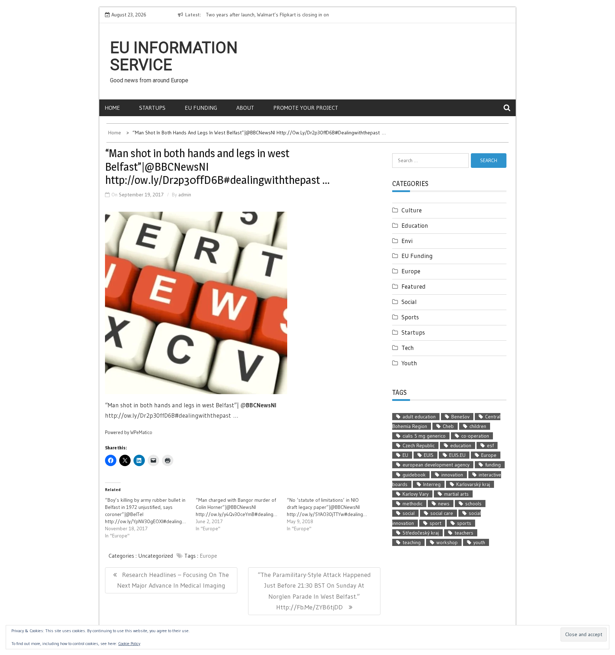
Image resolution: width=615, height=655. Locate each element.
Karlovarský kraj (473, 484)
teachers (463, 533)
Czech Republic (419, 445)
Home (112, 107)
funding (493, 464)
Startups (152, 107)
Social (409, 301)
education (460, 445)
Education (414, 225)
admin (184, 194)
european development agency (436, 464)
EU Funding (201, 107)
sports (464, 523)
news (444, 503)
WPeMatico (141, 432)
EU (405, 455)
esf (490, 445)
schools (473, 503)
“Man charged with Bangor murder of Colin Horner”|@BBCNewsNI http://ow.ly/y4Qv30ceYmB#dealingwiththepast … (250, 507)
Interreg (432, 484)
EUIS (428, 455)
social (409, 513)
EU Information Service (174, 56)
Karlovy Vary (416, 494)
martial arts (456, 494)
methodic (412, 503)
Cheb (448, 426)
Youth (409, 363)
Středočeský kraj (421, 533)
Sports (410, 317)
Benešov (460, 416)
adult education (419, 416)
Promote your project (305, 107)
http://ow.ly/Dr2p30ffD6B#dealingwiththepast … (171, 415)
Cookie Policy (129, 643)
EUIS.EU (457, 455)
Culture (411, 210)
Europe (208, 555)
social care (441, 513)
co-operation (475, 436)
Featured (413, 286)
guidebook (414, 474)
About (245, 107)
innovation (452, 474)
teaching (412, 542)
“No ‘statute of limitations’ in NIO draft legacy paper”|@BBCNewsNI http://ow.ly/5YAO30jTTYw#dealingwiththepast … (341, 507)
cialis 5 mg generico (424, 436)
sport (435, 523)
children (477, 426)
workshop (447, 542)
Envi (406, 240)
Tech (407, 347)
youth (479, 542)
